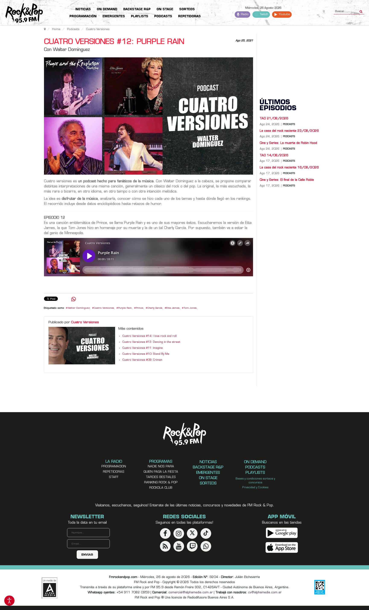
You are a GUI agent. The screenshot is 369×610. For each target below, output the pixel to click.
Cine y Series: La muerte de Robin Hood (288, 143)
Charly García (154, 308)
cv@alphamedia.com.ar (264, 592)
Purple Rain (125, 308)
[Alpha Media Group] (49, 588)
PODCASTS (289, 124)
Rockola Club (160, 488)
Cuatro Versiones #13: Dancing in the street (151, 342)
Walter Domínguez (78, 308)
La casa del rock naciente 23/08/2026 (289, 131)
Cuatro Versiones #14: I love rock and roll (149, 336)
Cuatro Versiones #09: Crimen (142, 360)
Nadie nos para (161, 466)
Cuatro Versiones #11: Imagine (142, 348)
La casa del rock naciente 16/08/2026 (289, 167)
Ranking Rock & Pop (161, 482)
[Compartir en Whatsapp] (73, 299)
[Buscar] (361, 10)
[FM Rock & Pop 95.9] (21, 13)
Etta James (173, 308)
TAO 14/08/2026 (274, 155)
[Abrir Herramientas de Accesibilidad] (9, 601)
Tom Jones (190, 308)
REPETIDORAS (113, 472)
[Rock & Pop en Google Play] (281, 532)
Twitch (263, 14)
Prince (139, 308)
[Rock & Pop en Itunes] (281, 547)
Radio (244, 14)
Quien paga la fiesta (161, 472)
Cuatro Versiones (104, 308)
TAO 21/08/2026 (274, 118)
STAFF (114, 477)
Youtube (284, 14)
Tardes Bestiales (161, 477)
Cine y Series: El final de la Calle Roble (287, 180)
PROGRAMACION (113, 466)
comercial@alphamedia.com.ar (190, 592)
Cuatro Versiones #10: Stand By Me (145, 354)
